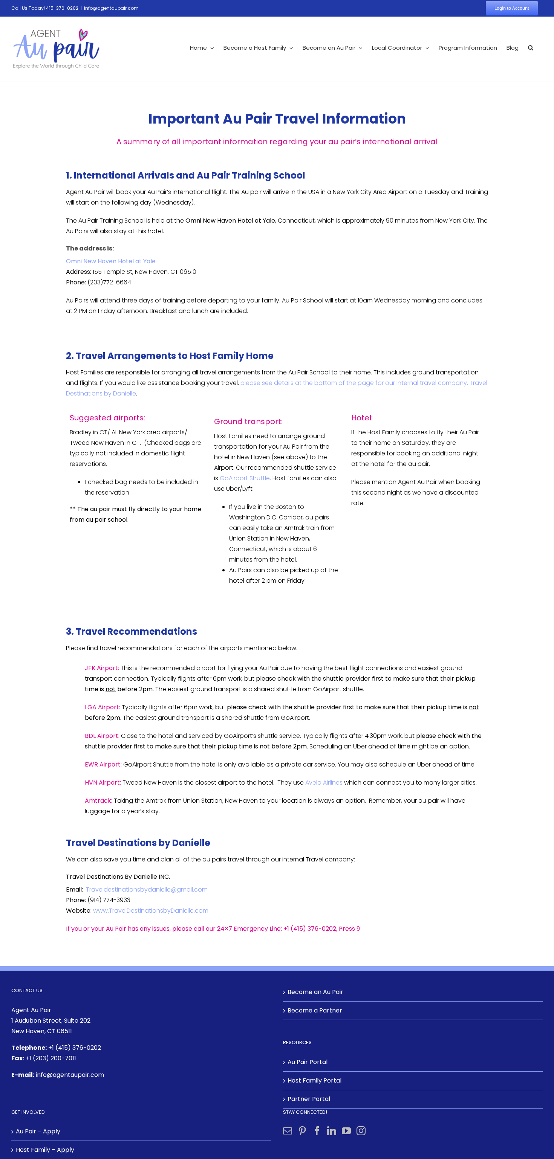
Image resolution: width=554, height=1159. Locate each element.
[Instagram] (361, 1130)
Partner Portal (309, 1099)
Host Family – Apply (45, 1149)
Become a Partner (315, 1010)
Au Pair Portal (308, 1062)
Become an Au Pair (315, 992)
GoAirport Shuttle (245, 478)
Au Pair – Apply (38, 1131)
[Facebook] (316, 1130)
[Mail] (287, 1130)
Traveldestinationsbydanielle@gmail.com (147, 889)
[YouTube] (346, 1130)
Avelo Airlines (324, 782)
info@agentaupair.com (111, 8)
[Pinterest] (302, 1130)
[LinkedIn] (331, 1130)
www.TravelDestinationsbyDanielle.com (150, 910)
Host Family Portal (314, 1080)
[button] (530, 47)
